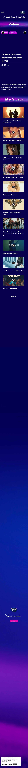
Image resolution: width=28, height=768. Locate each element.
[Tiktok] (14, 17)
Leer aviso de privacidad (7, 764)
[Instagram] (9, 17)
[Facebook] (4, 17)
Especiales (13, 33)
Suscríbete (14, 621)
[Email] (21, 17)
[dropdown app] (19, 17)
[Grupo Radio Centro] (16, 17)
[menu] (2, 12)
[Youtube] (11, 17)
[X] (7, 17)
